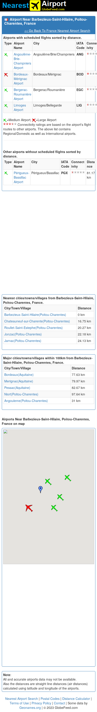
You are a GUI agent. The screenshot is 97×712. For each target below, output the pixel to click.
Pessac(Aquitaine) (17, 387)
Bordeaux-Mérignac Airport (21, 78)
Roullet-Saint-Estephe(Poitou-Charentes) (33, 327)
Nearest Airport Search (21, 698)
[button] (48, 482)
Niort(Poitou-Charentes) (21, 394)
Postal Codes (50, 698)
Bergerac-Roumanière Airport (22, 94)
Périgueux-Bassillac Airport (21, 177)
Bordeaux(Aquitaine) (19, 374)
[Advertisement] (48, 243)
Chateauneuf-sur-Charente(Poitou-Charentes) (37, 321)
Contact (59, 703)
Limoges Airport (20, 107)
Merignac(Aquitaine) (18, 381)
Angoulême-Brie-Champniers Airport (22, 61)
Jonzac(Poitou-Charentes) (23, 334)
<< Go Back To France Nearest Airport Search (57, 30)
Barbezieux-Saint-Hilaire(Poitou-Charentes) (35, 314)
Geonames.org (30, 707)
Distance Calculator (76, 698)
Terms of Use (20, 703)
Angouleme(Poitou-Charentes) (26, 400)
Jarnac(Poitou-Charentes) (22, 340)
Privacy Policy (42, 703)
